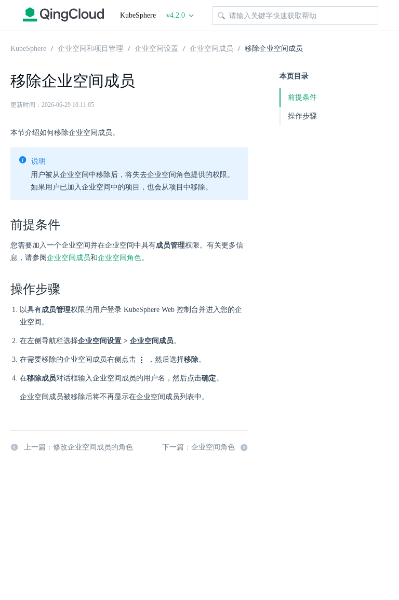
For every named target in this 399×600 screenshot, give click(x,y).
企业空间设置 (156, 47)
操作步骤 (302, 116)
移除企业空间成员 (274, 47)
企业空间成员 (211, 47)
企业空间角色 (119, 258)
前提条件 (302, 97)
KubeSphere (28, 47)
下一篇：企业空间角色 (198, 447)
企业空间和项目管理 (90, 47)
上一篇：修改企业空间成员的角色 (78, 447)
